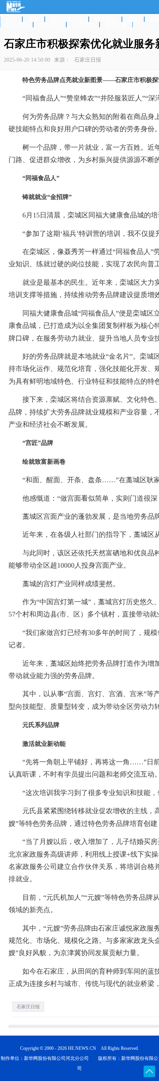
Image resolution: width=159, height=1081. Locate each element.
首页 (11, 19)
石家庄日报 (28, 1006)
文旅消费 (83, 24)
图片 (133, 19)
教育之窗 (116, 24)
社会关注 (50, 24)
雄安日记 (105, 19)
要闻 (33, 19)
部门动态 (16, 24)
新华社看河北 (67, 19)
